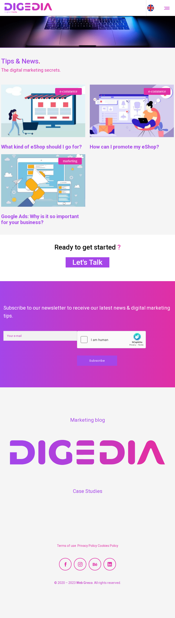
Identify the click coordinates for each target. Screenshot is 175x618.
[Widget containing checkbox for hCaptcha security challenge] (111, 339)
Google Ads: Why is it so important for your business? (40, 219)
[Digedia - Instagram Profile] (80, 564)
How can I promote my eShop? (124, 147)
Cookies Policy (108, 545)
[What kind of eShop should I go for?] (43, 111)
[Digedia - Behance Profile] (95, 564)
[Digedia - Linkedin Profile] (109, 564)
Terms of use (67, 545)
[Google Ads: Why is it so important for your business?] (43, 180)
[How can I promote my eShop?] (132, 111)
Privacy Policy (87, 545)
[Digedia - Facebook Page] (65, 564)
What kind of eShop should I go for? (41, 147)
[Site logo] (28, 8)
